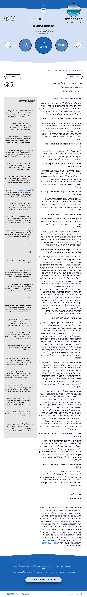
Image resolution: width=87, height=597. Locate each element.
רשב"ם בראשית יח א (72, 433)
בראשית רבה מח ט (73, 98)
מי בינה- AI (35, 18)
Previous (8, 45)
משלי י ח (60, 474)
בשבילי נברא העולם (50, 543)
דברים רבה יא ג (74, 191)
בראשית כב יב (59, 176)
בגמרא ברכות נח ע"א (59, 513)
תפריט (43, 6)
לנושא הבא (13, 76)
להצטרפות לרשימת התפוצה (43, 579)
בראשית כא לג (48, 313)
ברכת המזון (12, 348)
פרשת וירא (77, 70)
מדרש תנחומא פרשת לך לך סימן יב (65, 322)
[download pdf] (6, 84)
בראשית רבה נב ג (73, 464)
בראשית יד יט (55, 365)
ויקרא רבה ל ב (15, 112)
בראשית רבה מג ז (73, 362)
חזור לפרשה (74, 76)
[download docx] (12, 84)
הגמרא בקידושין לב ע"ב (15, 271)
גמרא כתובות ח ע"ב (72, 118)
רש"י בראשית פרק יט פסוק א (14, 385)
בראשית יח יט (55, 133)
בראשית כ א (49, 471)
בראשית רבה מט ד (73, 391)
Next (79, 45)
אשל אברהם (23, 190)
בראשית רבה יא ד (22, 413)
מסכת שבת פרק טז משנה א (19, 123)
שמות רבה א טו (74, 163)
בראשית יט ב (45, 449)
